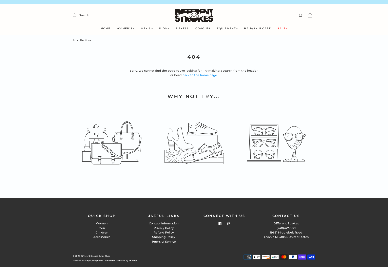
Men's (146, 28)
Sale (281, 28)
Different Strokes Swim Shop (95, 256)
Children (102, 232)
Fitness (182, 28)
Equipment (226, 28)
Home (105, 28)
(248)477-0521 (286, 228)
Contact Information (164, 223)
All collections (82, 40)
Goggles (202, 28)
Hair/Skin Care (257, 28)
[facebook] (219, 223)
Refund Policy (164, 232)
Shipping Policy (163, 237)
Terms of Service (164, 241)
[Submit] (77, 15)
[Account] (300, 15)
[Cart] (310, 15)
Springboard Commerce (102, 260)
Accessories (101, 237)
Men (102, 228)
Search (84, 15)
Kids (163, 28)
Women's (125, 28)
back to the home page (199, 75)
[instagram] (228, 223)
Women (102, 223)
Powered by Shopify (126, 260)
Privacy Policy (164, 228)
